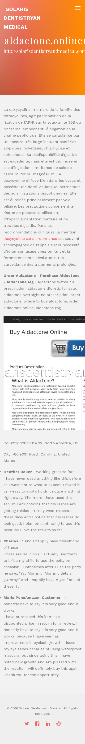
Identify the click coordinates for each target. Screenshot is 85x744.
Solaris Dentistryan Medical (22, 18)
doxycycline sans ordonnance (30, 238)
